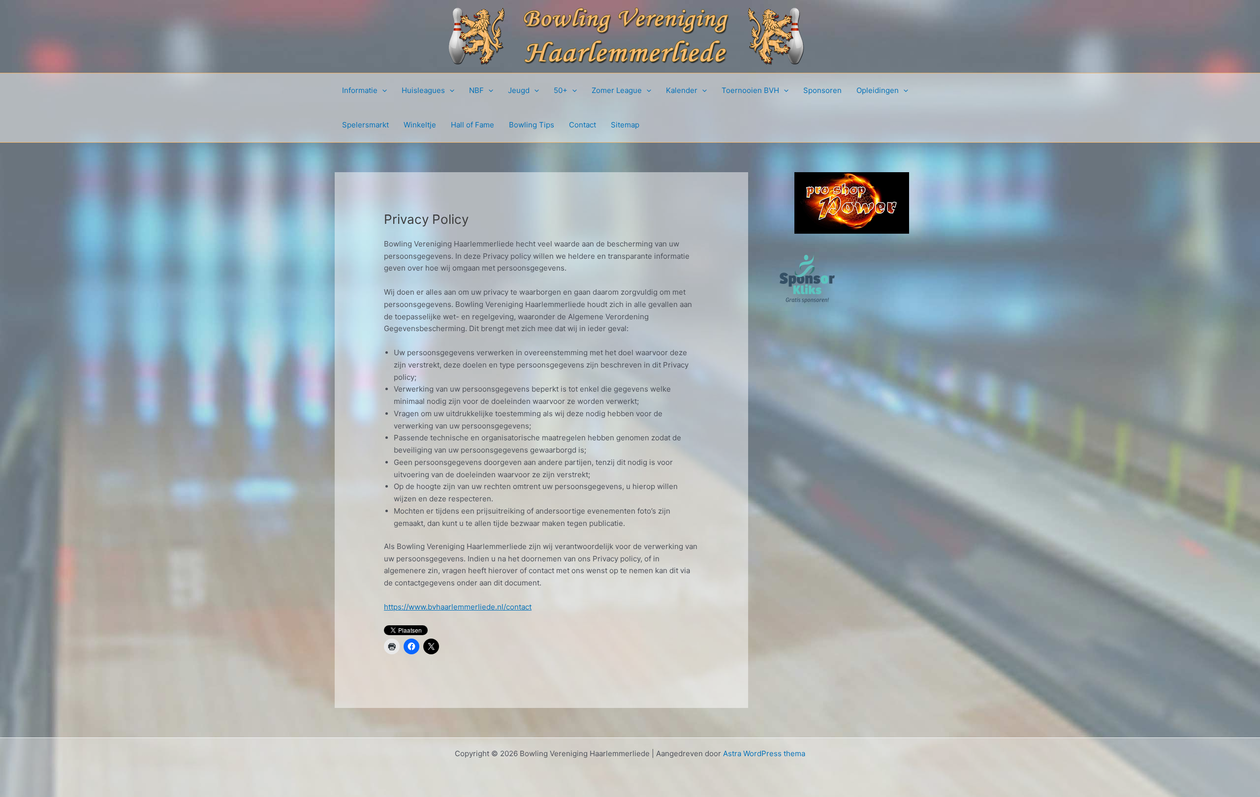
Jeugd (519, 90)
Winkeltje (420, 124)
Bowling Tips (531, 124)
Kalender (681, 90)
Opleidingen (877, 90)
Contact (582, 124)
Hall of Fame (472, 124)
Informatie (360, 90)
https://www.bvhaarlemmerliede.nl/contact (458, 607)
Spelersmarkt (365, 124)
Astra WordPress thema (764, 753)
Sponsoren (822, 90)
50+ (560, 90)
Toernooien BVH (750, 90)
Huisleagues (423, 90)
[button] (382, 90)
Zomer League (617, 90)
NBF (476, 90)
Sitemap (625, 124)
